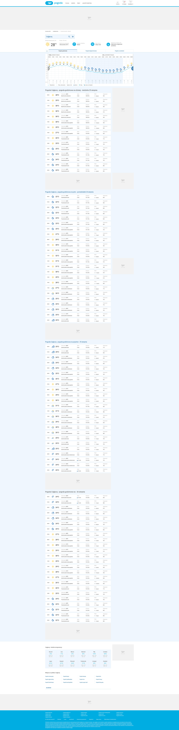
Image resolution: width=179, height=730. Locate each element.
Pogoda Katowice (119, 712)
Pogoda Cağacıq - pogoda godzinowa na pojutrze (62, 342)
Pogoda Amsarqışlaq (49, 676)
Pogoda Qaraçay (83, 676)
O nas (65, 719)
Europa (73, 3)
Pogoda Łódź (101, 714)
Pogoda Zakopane (66, 717)
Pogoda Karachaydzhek (67, 682)
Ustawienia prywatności (81, 719)
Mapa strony (98, 719)
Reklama (59, 719)
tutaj (71, 727)
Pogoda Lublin (83, 714)
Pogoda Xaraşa (99, 679)
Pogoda (58, 3)
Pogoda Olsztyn (119, 714)
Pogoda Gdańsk (84, 712)
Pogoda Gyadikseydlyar (67, 679)
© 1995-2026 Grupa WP (50, 719)
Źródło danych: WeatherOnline (110, 719)
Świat (78, 3)
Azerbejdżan (55, 31)
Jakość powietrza (87, 3)
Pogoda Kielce (48, 714)
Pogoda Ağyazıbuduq (49, 679)
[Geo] (73, 37)
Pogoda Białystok (48, 712)
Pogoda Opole (48, 715)
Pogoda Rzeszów (84, 715)
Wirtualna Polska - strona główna (49, 3)
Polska (67, 3)
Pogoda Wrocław (48, 717)
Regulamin (91, 719)
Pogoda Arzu (82, 679)
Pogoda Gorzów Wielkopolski (104, 712)
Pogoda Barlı (98, 676)
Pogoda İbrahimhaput (49, 682)
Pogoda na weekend (119, 51)
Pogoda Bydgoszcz (66, 712)
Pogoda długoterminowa (91, 51)
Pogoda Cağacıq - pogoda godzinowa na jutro (60, 192)
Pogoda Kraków (66, 714)
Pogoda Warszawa (120, 715)
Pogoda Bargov (66, 676)
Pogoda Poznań (66, 715)
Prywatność (71, 719)
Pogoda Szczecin (102, 715)
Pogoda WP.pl (48, 31)
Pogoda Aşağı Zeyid (83, 682)
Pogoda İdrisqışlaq (99, 682)
